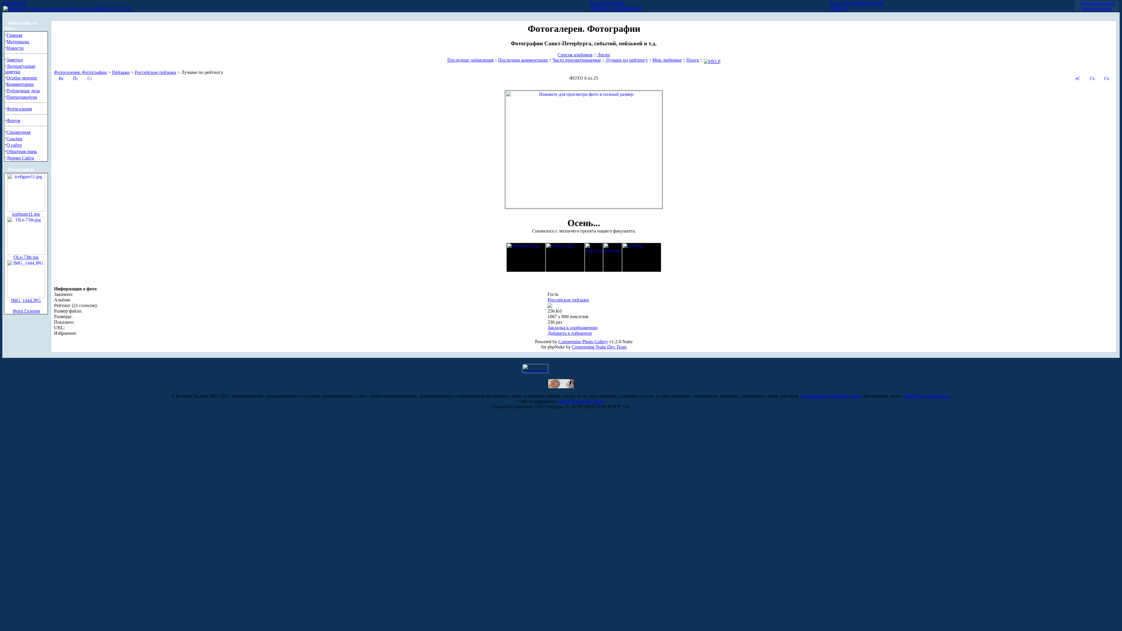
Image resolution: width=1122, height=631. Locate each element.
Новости (15, 48)
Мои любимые (667, 60)
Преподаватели (21, 97)
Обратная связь (21, 151)
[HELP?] (712, 60)
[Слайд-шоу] (89, 77)
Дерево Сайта (20, 157)
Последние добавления (470, 60)
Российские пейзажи (155, 72)
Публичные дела (23, 90)
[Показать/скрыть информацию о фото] (75, 77)
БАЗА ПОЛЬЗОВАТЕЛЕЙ (856, 3)
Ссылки (14, 138)
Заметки (14, 59)
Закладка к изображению (573, 327)
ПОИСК (838, 8)
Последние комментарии (523, 60)
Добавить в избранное (570, 333)
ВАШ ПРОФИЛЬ (607, 3)
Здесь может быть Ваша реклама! (1097, 6)
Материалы (17, 41)
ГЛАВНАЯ (14, 3)
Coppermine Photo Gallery (583, 341)
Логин (603, 54)
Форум (13, 120)
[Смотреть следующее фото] (1106, 77)
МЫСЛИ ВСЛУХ (112, 8)
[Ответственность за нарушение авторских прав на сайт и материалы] (561, 386)
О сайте (14, 145)
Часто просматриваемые (577, 60)
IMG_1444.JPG (26, 300)
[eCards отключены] (1078, 77)
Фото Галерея (26, 310)
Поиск (692, 60)
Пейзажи (121, 72)
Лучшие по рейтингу (627, 60)
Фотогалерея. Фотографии (80, 72)
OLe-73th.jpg (26, 257)
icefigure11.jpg (26, 214)
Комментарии (20, 84)
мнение (21, 77)
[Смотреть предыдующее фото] (1092, 77)
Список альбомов (575, 54)
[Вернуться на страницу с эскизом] (61, 77)
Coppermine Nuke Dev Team (599, 346)
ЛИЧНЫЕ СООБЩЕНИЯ (616, 8)
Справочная (18, 132)
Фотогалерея (19, 108)
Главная (14, 35)
